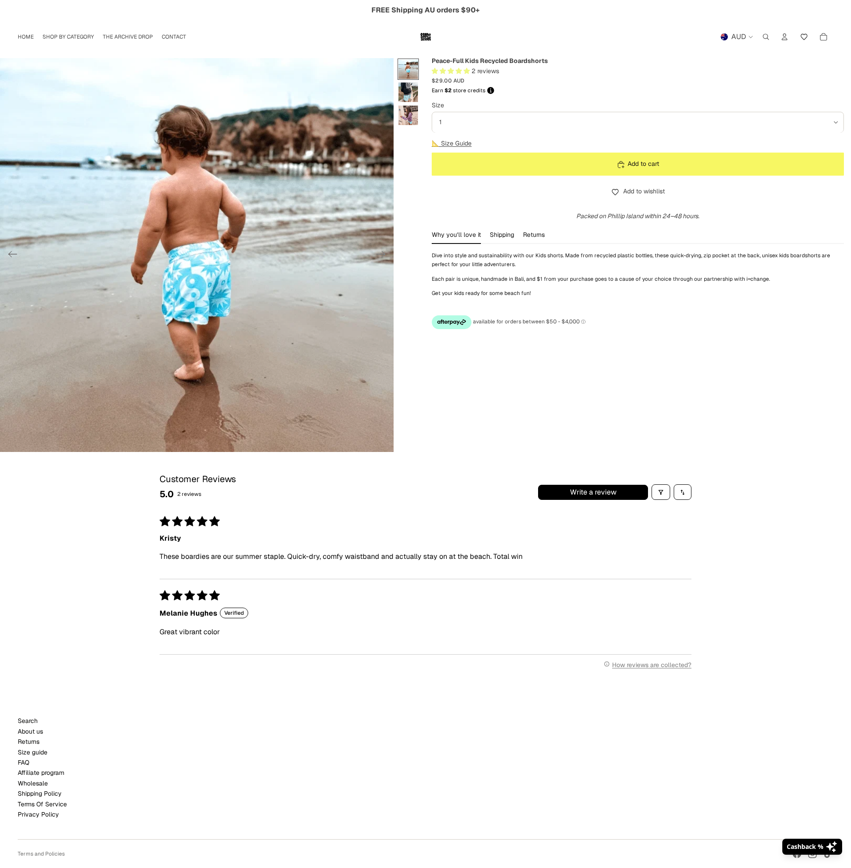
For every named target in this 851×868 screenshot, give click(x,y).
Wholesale (33, 783)
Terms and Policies (41, 853)
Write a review (593, 492)
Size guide (32, 752)
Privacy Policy (38, 814)
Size (438, 105)
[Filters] (661, 492)
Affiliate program (41, 773)
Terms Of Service (42, 804)
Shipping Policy (40, 793)
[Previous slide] (10, 255)
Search (28, 721)
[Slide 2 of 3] (408, 92)
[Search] (766, 37)
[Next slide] (384, 255)
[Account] (784, 37)
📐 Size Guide (452, 144)
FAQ (23, 762)
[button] (804, 37)
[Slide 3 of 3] (408, 115)
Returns (28, 742)
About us (30, 731)
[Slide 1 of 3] (408, 69)
